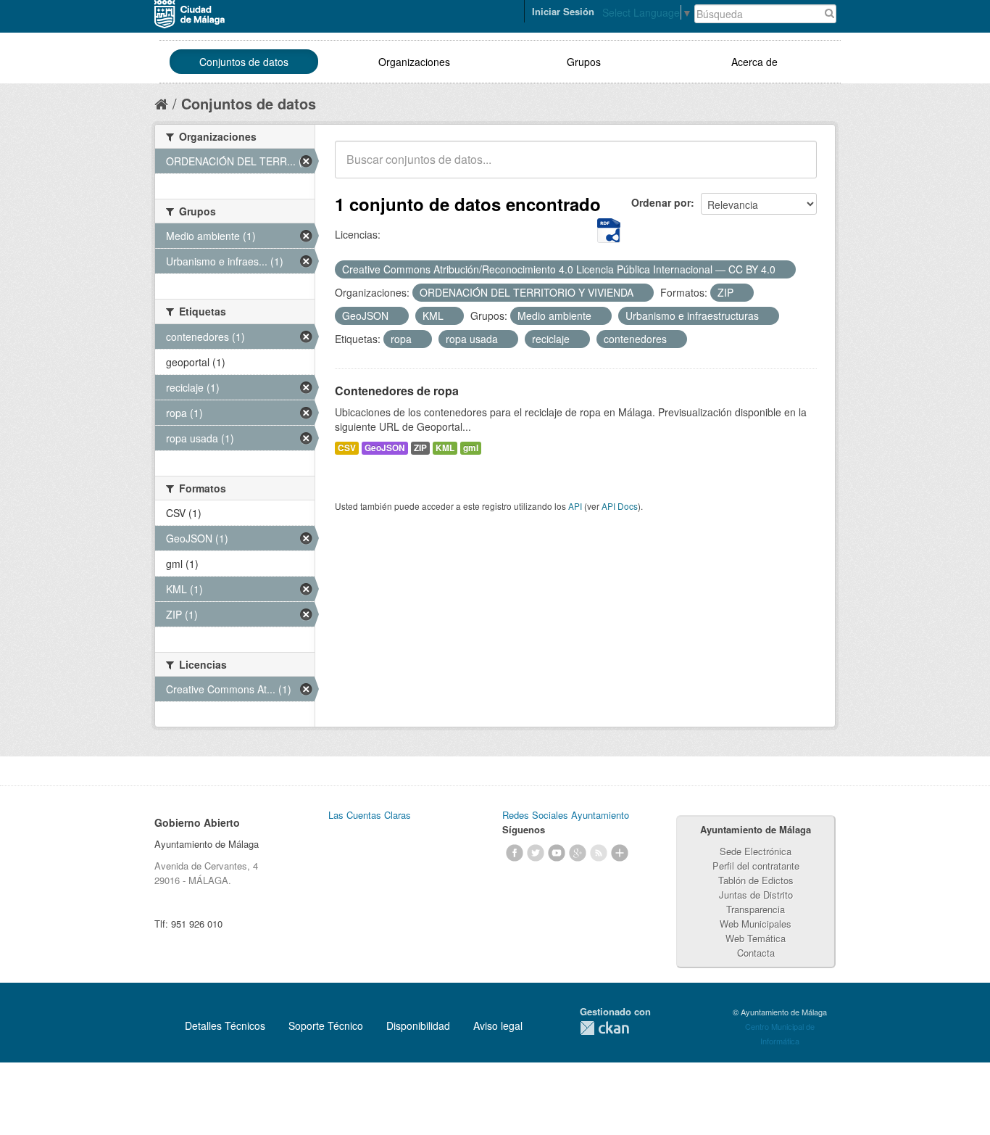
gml (470, 448)
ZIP (420, 448)
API (575, 506)
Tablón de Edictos (756, 880)
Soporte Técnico (325, 1025)
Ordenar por (661, 202)
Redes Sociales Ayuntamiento (565, 815)
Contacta (756, 952)
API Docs (620, 506)
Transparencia (755, 909)
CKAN (604, 1028)
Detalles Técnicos (225, 1025)
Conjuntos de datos (243, 61)
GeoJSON (385, 448)
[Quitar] (783, 270)
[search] (796, 167)
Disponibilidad (418, 1025)
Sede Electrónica (755, 851)
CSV (347, 448)
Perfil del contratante (755, 865)
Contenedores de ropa (397, 390)
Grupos (584, 61)
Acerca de (754, 61)
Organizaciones (414, 61)
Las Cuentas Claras (369, 815)
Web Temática (755, 938)
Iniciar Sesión (563, 11)
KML (445, 448)
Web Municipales (755, 923)
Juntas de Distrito (756, 894)
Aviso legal (498, 1025)
